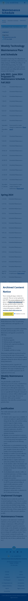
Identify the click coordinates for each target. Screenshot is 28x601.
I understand (8, 314)
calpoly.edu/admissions (15, 302)
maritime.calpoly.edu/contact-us (12, 310)
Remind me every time (20, 313)
